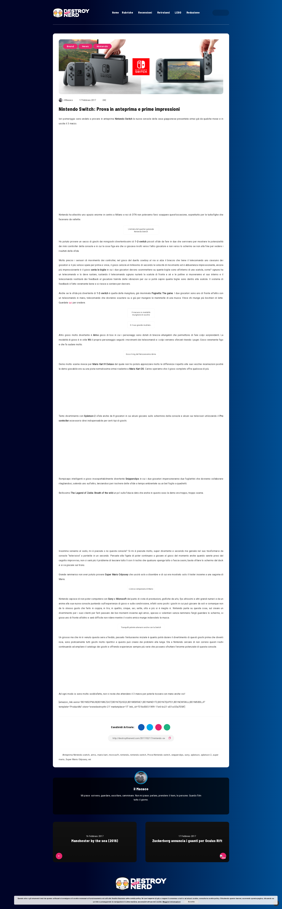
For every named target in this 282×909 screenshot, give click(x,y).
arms (93, 755)
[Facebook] (218, 13)
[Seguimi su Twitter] (137, 807)
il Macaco (141, 789)
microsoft (114, 755)
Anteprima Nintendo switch (76, 755)
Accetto (191, 901)
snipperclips (177, 755)
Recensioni (145, 12)
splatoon (195, 755)
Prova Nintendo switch (158, 755)
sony (187, 755)
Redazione (193, 12)
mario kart (102, 755)
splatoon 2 (206, 755)
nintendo (124, 755)
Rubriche (127, 12)
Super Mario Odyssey (76, 759)
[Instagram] (223, 13)
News (85, 46)
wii (89, 759)
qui (70, 302)
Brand (70, 46)
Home (115, 12)
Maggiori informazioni (172, 902)
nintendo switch (138, 755)
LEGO (178, 12)
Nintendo (102, 46)
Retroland (163, 12)
